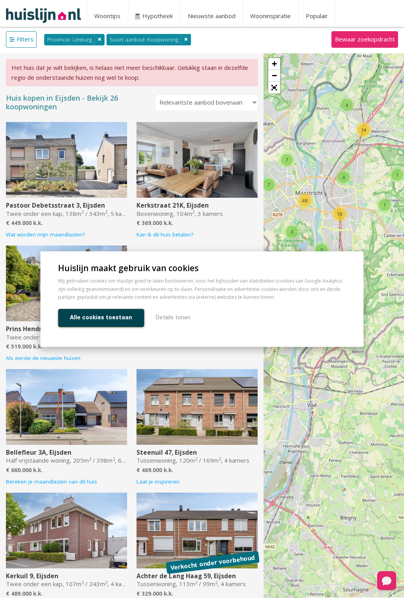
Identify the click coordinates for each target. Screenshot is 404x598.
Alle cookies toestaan (101, 317)
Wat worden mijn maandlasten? (45, 234)
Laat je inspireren (158, 481)
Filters (25, 39)
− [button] (274, 76)
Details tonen (173, 317)
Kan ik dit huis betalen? (165, 234)
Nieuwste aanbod (212, 16)
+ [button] (274, 64)
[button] (274, 88)
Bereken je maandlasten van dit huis (51, 481)
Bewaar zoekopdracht (365, 39)
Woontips (107, 16)
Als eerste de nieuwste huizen (43, 358)
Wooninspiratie (270, 16)
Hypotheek (157, 16)
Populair (317, 16)
